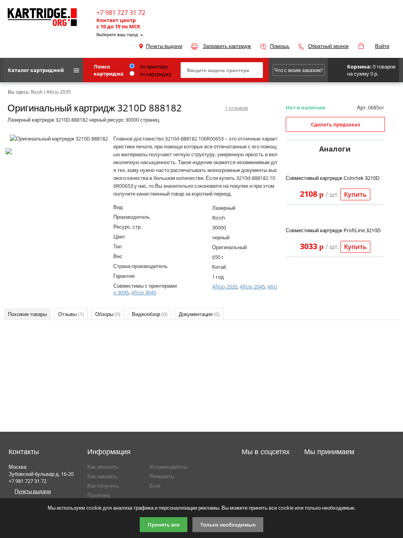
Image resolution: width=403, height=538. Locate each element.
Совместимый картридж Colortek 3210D (332, 177)
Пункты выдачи (164, 46)
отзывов (236, 107)
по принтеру (153, 66)
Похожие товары (27, 314)
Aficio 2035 (224, 286)
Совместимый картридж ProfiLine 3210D (333, 230)
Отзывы (71, 314)
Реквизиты (162, 476)
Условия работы (168, 466)
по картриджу (155, 74)
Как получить (103, 485)
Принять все (163, 524)
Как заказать (102, 476)
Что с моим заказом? (298, 70)
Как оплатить (102, 466)
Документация (199, 314)
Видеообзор (149, 314)
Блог (155, 485)
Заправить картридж (227, 46)
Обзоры (107, 314)
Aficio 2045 (252, 286)
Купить (355, 194)
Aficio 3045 (143, 292)
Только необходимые (227, 524)
